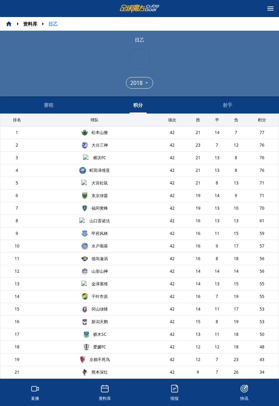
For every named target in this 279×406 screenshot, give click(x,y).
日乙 (53, 23)
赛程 (48, 105)
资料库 (30, 23)
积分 (138, 105)
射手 (227, 105)
